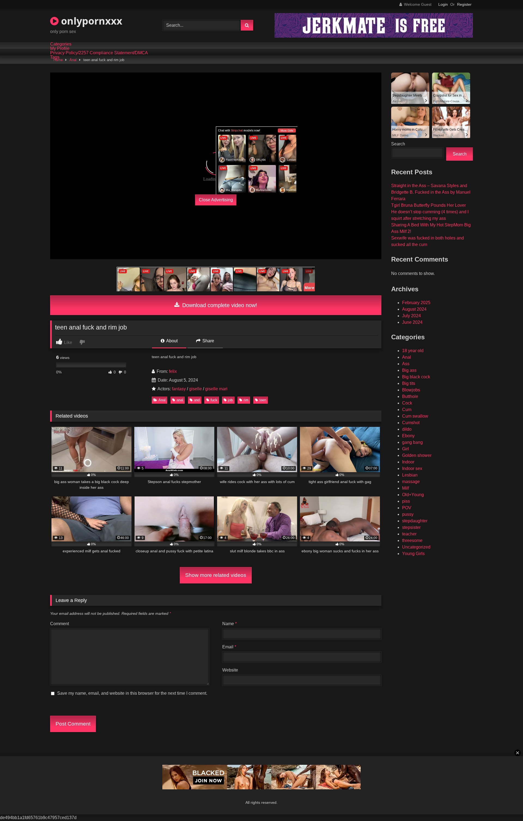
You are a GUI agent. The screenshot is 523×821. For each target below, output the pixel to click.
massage (411, 481)
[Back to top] (506, 804)
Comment (59, 623)
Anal (73, 60)
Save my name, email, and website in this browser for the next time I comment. (132, 693)
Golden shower (416, 455)
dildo (407, 429)
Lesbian (410, 475)
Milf (405, 488)
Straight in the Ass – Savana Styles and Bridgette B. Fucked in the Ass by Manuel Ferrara (430, 192)
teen (262, 400)
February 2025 (416, 302)
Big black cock (416, 376)
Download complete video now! (219, 305)
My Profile (59, 48)
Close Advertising (216, 199)
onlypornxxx (90, 21)
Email (229, 647)
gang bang (412, 442)
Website (230, 670)
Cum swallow (415, 416)
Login (443, 4)
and (197, 400)
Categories (60, 44)
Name (229, 623)
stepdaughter (414, 521)
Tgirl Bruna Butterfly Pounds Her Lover (428, 205)
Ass (405, 363)
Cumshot (410, 422)
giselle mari (216, 388)
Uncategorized (416, 547)
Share (207, 340)
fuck (214, 400)
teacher (409, 534)
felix (173, 371)
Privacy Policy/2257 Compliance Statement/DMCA (99, 53)
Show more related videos (215, 575)
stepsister (411, 527)
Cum (406, 409)
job (230, 400)
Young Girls (413, 553)
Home (58, 60)
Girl (405, 449)
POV (406, 507)
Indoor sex (412, 468)
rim (246, 400)
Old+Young (413, 494)
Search (398, 144)
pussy (407, 514)
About (171, 340)
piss (406, 501)
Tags (54, 57)
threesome (412, 540)
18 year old (413, 350)
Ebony (408, 435)
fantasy (179, 388)
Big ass (409, 370)
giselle (195, 388)
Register (464, 4)
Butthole (410, 396)
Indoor (408, 462)
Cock (407, 403)
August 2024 (414, 309)
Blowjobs (411, 390)
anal (180, 400)
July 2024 (411, 315)
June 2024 (412, 322)
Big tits (408, 383)
